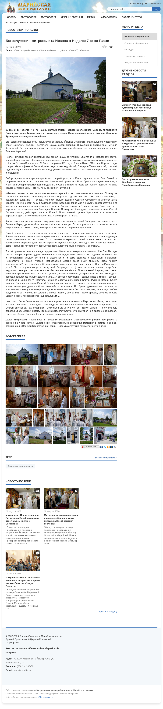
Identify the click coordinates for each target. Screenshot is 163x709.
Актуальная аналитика (136, 62)
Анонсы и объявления (136, 43)
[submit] (156, 9)
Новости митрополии (40, 22)
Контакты (156, 3)
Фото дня (129, 49)
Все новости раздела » (106, 458)
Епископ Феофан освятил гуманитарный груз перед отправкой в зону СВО (136, 108)
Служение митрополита (20, 466)
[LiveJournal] (115, 446)
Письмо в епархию (138, 3)
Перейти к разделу (107, 611)
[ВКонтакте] (101, 446)
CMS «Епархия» (45, 697)
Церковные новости (134, 56)
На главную (11, 22)
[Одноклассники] (108, 446)
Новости (24, 22)
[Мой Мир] (111, 446)
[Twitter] (105, 446)
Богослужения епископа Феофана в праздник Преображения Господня (136, 182)
